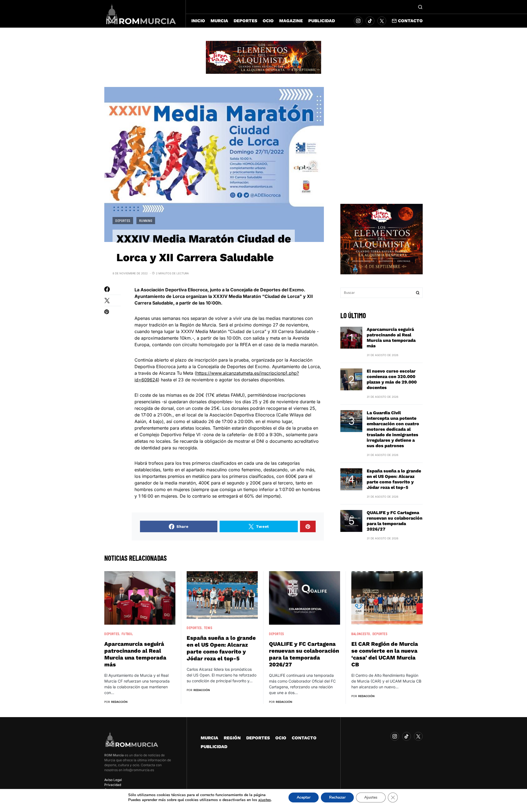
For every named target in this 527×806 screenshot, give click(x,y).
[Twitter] (381, 20)
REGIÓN (232, 737)
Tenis (208, 628)
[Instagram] (358, 20)
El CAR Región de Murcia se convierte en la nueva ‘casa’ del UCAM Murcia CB (384, 654)
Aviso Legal (113, 780)
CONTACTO (304, 737)
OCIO (280, 737)
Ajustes (370, 797)
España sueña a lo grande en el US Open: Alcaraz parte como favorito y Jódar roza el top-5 (394, 479)
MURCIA (209, 737)
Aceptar (303, 797)
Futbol (127, 634)
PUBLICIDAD (214, 746)
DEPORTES (122, 220)
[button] (420, 6)
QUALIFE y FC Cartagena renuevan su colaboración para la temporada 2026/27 (394, 521)
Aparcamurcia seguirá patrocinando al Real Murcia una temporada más (391, 337)
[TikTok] (370, 20)
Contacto (410, 20)
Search (417, 293)
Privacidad (112, 785)
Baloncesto (360, 634)
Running (145, 220)
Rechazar (337, 797)
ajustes (264, 799)
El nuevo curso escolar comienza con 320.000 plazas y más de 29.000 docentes (392, 379)
